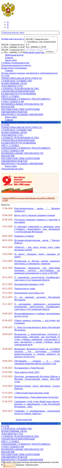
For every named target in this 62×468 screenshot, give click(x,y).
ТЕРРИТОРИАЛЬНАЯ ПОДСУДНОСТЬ (21, 78)
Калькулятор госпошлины (14, 68)
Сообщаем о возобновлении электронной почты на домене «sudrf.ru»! (37, 412)
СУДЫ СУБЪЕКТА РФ (12, 101)
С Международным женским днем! (31, 393)
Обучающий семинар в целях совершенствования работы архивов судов (37, 362)
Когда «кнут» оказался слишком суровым (34, 215)
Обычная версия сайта (13, 32)
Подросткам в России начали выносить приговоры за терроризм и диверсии (37, 262)
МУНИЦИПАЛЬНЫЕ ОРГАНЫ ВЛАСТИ (22, 104)
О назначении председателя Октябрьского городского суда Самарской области (37, 278)
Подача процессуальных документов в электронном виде (29, 73)
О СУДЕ (5, 75)
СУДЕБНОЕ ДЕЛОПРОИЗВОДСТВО (20, 88)
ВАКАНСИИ (7, 106)
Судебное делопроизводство (15, 62)
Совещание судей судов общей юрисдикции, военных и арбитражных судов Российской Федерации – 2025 (37, 404)
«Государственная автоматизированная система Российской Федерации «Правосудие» (30, 463)
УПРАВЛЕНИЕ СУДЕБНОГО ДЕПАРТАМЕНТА (25, 99)
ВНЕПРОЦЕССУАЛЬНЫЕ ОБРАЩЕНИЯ (22, 114)
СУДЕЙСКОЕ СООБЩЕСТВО (16, 81)
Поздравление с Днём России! (29, 368)
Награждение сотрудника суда (29, 293)
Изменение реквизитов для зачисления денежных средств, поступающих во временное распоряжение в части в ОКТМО (37, 270)
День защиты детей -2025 (26, 372)
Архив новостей (24, 419)
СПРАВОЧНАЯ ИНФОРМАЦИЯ (18, 91)
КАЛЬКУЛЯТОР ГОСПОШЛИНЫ (18, 94)
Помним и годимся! (24, 236)
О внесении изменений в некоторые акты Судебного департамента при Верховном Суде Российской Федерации (37, 229)
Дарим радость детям (24, 288)
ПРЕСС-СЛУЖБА (10, 96)
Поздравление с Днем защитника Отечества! (36, 397)
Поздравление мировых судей (29, 284)
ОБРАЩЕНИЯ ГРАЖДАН (14, 112)
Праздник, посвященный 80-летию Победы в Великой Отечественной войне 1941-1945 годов (37, 379)
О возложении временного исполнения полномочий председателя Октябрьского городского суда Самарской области (37, 306)
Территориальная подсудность (16, 65)
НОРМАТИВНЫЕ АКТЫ (14, 83)
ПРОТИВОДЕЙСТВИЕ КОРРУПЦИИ (20, 109)
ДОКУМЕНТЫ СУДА (12, 86)
